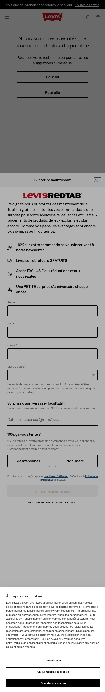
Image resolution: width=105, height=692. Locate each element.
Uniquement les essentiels (53, 671)
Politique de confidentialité (28, 642)
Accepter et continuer (53, 683)
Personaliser (53, 660)
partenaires (61, 602)
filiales (38, 602)
